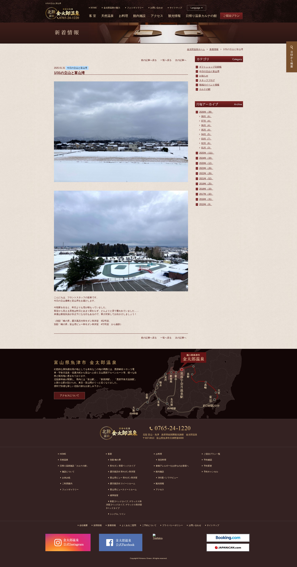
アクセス (157, 16)
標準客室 (114, 495)
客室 (110, 454)
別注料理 (162, 460)
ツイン (122, 514)
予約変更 (208, 466)
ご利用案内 (67, 483)
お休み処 (66, 477)
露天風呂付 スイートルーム (122, 483)
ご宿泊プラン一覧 (212, 454)
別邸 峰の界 (115, 460)
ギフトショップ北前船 (210, 67)
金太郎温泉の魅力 (112, 8)
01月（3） (206, 147)
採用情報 (98, 525)
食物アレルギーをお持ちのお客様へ (172, 466)
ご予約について (149, 525)
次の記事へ (180, 60)
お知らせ (203, 76)
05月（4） (206, 130)
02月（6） (206, 143)
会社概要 (83, 525)
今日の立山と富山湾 (209, 71)
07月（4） (206, 121)
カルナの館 (204, 89)
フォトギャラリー (135, 8)
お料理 (123, 16)
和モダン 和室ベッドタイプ (122, 466)
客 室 (92, 16)
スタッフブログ (207, 80)
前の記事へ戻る (149, 60)
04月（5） (206, 134)
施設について (68, 471)
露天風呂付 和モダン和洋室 (122, 471)
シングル (114, 514)
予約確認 (208, 460)
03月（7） (206, 138)
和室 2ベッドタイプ (119, 501)
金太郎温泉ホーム (196, 49)
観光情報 (174, 16)
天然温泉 (107, 16)
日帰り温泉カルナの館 (201, 16)
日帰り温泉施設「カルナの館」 (74, 466)
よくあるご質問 (129, 525)
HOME (94, 8)
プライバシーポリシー (172, 525)
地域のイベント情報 (209, 84)
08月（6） (206, 116)
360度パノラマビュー (168, 477)
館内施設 (139, 16)
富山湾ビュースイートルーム (123, 489)
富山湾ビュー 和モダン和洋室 (123, 477)
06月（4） (206, 125)
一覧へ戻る (166, 60)
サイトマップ (176, 8)
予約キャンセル (211, 471)
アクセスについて (69, 395)
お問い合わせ (156, 8)
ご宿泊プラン (231, 15)
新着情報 (214, 49)
